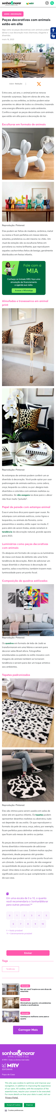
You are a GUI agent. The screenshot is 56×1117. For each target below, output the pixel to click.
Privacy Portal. (11, 1098)
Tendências (10, 969)
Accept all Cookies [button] (13, 1105)
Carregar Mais (28, 1030)
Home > (7, 14)
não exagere (23, 495)
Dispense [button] (29, 1105)
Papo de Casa (8, 1075)
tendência (7, 532)
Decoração (16, 14)
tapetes (39, 815)
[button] (14, 1110)
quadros (9, 643)
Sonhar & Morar (11, 2)
